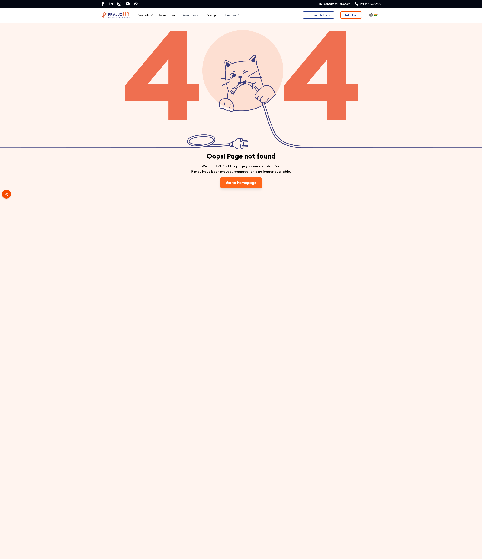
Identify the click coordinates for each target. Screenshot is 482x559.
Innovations (167, 15)
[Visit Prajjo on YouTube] (128, 4)
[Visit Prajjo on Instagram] (119, 4)
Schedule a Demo (318, 15)
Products (143, 15)
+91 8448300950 (370, 3)
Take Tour (351, 15)
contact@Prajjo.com (337, 3)
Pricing (211, 15)
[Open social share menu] (6, 194)
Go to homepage (241, 182)
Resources (189, 15)
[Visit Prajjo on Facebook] (103, 4)
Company (229, 15)
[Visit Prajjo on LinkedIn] (111, 4)
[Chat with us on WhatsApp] (136, 4)
